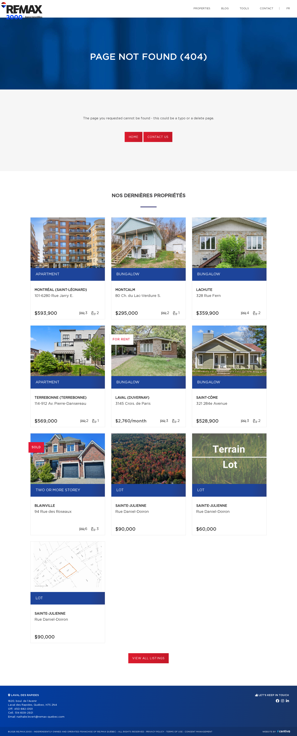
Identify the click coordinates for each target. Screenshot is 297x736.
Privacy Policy (155, 732)
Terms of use (174, 732)
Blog (225, 8)
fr (288, 8)
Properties (202, 8)
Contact (266, 8)
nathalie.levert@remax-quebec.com (40, 717)
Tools (244, 8)
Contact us (157, 137)
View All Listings (148, 658)
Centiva (283, 731)
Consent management (198, 732)
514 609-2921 (24, 713)
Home (133, 137)
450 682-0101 (23, 709)
